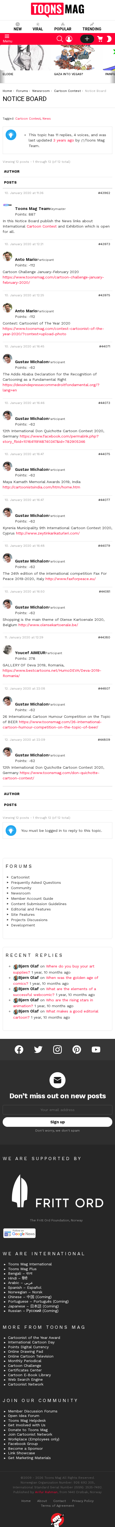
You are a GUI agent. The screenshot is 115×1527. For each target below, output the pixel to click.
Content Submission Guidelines (39, 904)
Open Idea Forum (23, 1415)
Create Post (87, 39)
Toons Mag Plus (22, 1269)
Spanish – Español (24, 1287)
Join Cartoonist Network (30, 1434)
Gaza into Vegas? (68, 74)
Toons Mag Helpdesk (27, 1420)
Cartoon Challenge (24, 1365)
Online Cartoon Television (30, 1356)
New (18, 29)
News (47, 118)
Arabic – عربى (20, 1283)
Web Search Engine (25, 1379)
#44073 (104, 403)
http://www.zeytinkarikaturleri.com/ (48, 533)
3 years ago (63, 140)
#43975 (104, 295)
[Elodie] (25, 57)
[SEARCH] (60, 39)
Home (26, 1501)
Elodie (8, 74)
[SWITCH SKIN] (109, 39)
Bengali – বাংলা (20, 1273)
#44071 (104, 346)
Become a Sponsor (25, 1448)
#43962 (104, 193)
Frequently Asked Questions (36, 882)
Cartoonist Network (25, 1384)
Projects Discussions (29, 920)
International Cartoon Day (31, 1342)
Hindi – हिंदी (17, 1278)
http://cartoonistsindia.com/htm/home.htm (41, 487)
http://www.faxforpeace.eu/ (70, 579)
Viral (38, 29)
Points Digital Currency (28, 1347)
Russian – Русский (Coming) (33, 1311)
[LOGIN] (69, 39)
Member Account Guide (32, 898)
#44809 (104, 740)
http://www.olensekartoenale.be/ (48, 625)
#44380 (104, 637)
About (42, 1501)
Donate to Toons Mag (28, 1430)
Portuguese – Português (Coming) (38, 1301)
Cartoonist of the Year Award (34, 1337)
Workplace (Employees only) (33, 1439)
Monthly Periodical (24, 1361)
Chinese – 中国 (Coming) (30, 1297)
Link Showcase (21, 1453)
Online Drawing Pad (25, 1351)
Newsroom (20, 893)
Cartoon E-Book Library (29, 1375)
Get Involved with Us (26, 1425)
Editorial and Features (31, 909)
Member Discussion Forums (32, 1411)
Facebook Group (23, 1443)
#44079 (104, 546)
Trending (91, 29)
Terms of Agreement (57, 1506)
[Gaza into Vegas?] (77, 57)
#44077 (104, 500)
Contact (59, 1501)
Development (23, 925)
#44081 (104, 591)
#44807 (104, 688)
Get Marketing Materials (29, 1458)
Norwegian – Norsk (25, 1292)
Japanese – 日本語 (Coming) (33, 1306)
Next (112, 64)
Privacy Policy (83, 1501)
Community (21, 888)
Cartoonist (20, 877)
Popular (62, 29)
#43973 (104, 244)
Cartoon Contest (28, 118)
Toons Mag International (30, 1264)
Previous (2, 64)
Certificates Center (25, 1370)
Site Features (23, 914)
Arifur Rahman (46, 1492)
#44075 (104, 454)
